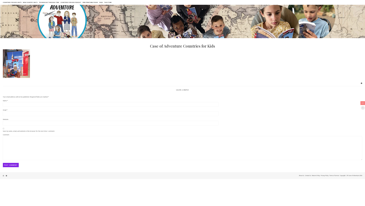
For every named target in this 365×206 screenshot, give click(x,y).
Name (5, 101)
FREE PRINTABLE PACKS (90, 2)
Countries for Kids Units (12, 2)
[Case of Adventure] (182, 21)
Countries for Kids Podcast (70, 2)
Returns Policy (316, 175)
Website (5, 119)
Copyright (342, 175)
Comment (6, 135)
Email (5, 110)
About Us (301, 175)
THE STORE (108, 2)
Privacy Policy (325, 175)
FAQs (101, 2)
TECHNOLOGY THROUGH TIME (49, 2)
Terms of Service (334, 175)
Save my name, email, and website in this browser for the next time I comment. (29, 131)
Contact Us (308, 175)
